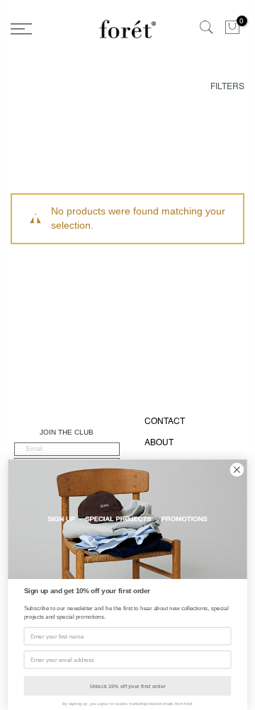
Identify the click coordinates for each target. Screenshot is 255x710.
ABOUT (159, 442)
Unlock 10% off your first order (128, 686)
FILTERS (227, 86)
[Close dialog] (237, 470)
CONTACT (164, 421)
